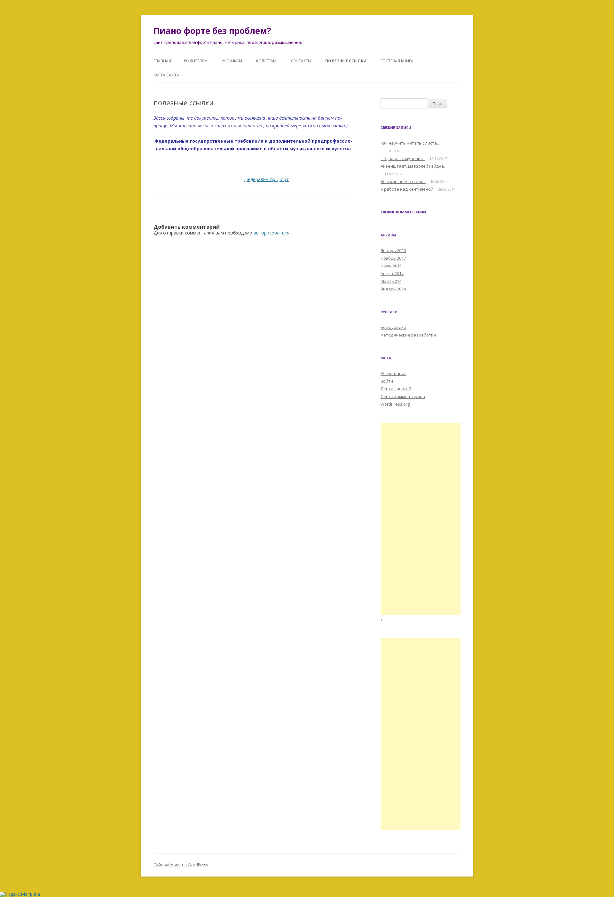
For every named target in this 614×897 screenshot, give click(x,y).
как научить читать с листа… (410, 143)
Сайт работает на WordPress (181, 865)
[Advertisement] (420, 519)
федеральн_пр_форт (266, 179)
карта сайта (166, 75)
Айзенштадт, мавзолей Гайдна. (413, 166)
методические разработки (408, 335)
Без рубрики (393, 327)
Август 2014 (392, 273)
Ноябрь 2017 (393, 258)
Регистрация (393, 373)
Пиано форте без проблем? (212, 30)
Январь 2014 (393, 289)
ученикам (232, 61)
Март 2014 (391, 281)
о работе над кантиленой (407, 189)
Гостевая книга (397, 61)
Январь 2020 (393, 250)
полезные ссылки (345, 61)
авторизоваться (271, 233)
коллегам (266, 61)
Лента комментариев (403, 396)
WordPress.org (395, 404)
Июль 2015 (391, 266)
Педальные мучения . (403, 158)
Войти (387, 381)
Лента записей (396, 389)
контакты (300, 61)
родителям (196, 61)
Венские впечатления (403, 181)
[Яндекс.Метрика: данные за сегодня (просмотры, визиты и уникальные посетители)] (20, 894)
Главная (162, 61)
